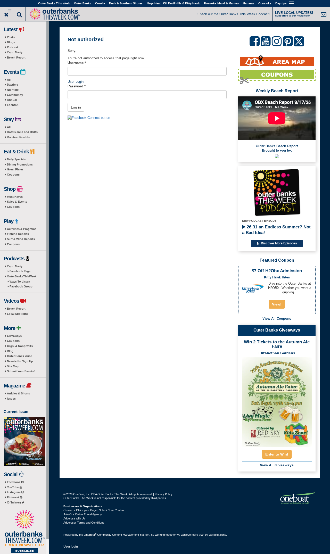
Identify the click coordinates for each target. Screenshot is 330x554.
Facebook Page (20, 271)
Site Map (13, 366)
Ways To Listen (20, 281)
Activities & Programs (21, 228)
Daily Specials (16, 159)
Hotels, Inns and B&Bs (22, 132)
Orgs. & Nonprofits (20, 346)
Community (15, 94)
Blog (10, 351)
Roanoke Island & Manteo (221, 3)
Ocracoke (264, 3)
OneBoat (90, 534)
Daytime (12, 84)
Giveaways (14, 335)
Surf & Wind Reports (21, 239)
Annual (12, 99)
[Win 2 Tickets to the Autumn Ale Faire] (277, 401)
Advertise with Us (74, 518)
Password (77, 86)
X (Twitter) (14, 502)
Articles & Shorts (18, 393)
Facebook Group (21, 286)
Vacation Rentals (18, 137)
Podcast (12, 47)
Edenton (13, 104)
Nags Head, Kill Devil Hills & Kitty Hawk (173, 3)
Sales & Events (17, 201)
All (9, 79)
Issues (11, 398)
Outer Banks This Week (54, 3)
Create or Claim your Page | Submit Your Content (94, 510)
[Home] (54, 13)
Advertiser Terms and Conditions (83, 522)
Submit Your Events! (21, 371)
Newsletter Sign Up (20, 361)
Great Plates (15, 169)
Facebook (14, 482)
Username (77, 63)
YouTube (13, 487)
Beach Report (16, 57)
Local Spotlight (17, 313)
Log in (76, 107)
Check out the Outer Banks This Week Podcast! (233, 14)
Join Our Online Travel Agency (82, 514)
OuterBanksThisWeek (21, 276)
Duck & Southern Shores (126, 3)
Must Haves (15, 196)
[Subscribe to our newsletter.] (24, 532)
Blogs (11, 42)
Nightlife (13, 89)
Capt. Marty (14, 52)
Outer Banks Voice (19, 356)
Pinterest (13, 497)
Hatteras (248, 3)
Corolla (100, 3)
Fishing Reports (18, 233)
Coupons (13, 174)
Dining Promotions (20, 164)
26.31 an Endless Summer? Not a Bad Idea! (276, 230)
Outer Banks (82, 3)
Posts (11, 37)
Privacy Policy (163, 494)
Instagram (14, 492)
